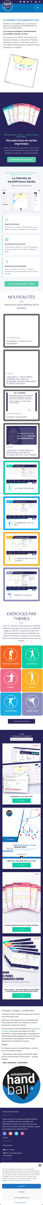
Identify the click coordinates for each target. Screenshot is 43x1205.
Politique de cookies (20, 1202)
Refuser (21, 1192)
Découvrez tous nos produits (21, 739)
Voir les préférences (21, 1198)
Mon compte (9, 1150)
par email (8, 1145)
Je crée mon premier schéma (21, 284)
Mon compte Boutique (13, 1153)
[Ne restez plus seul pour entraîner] (7, 6)
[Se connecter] (36, 2)
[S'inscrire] (39, 2)
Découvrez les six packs (21, 160)
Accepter (21, 1186)
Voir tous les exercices (21, 721)
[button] (40, 1165)
